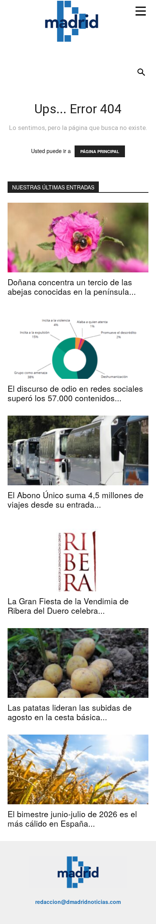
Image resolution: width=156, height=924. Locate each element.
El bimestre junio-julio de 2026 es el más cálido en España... (72, 818)
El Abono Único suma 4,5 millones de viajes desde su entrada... (76, 499)
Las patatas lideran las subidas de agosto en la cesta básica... (70, 712)
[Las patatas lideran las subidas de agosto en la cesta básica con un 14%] (78, 663)
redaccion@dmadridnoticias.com (78, 901)
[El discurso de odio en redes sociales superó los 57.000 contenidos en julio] (78, 344)
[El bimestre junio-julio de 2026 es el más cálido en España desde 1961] (78, 769)
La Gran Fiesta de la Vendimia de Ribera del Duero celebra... (68, 605)
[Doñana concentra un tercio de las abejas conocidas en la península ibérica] (78, 237)
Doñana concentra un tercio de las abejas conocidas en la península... (72, 286)
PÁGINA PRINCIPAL (99, 151)
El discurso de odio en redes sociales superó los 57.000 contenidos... (75, 393)
